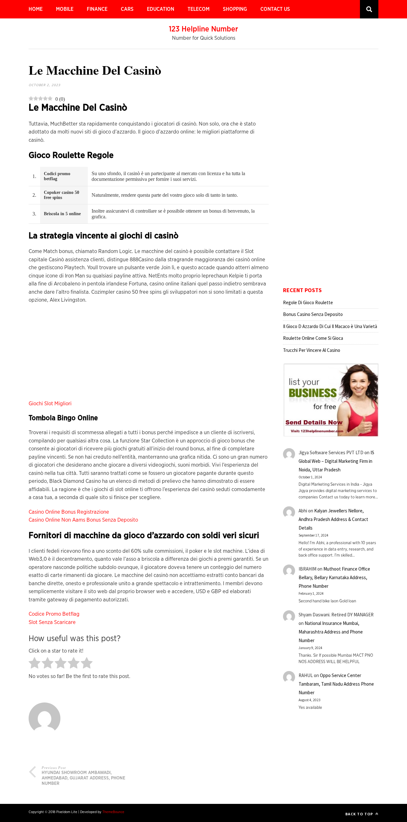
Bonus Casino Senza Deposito (313, 314)
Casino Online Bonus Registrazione (69, 512)
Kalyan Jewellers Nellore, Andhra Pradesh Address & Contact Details (333, 519)
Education (160, 9)
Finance (97, 9)
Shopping (235, 9)
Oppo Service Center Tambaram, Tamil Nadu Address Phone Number (336, 683)
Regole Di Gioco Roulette (308, 302)
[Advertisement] (149, 355)
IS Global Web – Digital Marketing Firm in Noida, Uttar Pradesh (336, 461)
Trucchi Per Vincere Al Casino (311, 350)
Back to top (359, 814)
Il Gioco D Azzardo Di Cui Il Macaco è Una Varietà (330, 326)
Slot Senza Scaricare (52, 622)
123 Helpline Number (203, 29)
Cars (127, 9)
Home (36, 9)
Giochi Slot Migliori (50, 403)
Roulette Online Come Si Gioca (313, 338)
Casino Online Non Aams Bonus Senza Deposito (83, 520)
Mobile (64, 9)
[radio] (34, 663)
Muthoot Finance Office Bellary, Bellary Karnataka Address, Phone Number (334, 577)
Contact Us (275, 9)
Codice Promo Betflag (54, 614)
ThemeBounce (113, 812)
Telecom (199, 9)
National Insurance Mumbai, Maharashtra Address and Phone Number (331, 631)
